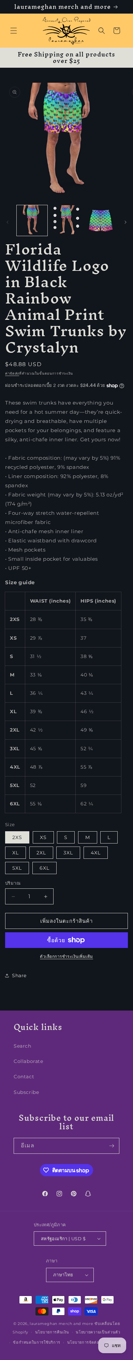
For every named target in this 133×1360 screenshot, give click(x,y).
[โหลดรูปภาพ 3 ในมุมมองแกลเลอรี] (100, 220)
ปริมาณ (12, 883)
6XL (44, 868)
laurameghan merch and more (61, 1323)
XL (15, 853)
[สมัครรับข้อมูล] (111, 1146)
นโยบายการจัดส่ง (83, 1342)
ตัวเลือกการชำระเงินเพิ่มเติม (66, 956)
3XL (68, 853)
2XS (17, 837)
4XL (96, 853)
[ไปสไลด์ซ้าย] (7, 222)
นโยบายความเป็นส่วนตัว (98, 1332)
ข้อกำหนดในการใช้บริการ (36, 1342)
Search (22, 1046)
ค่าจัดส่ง (12, 373)
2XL (41, 853)
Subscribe (26, 1092)
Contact (24, 1077)
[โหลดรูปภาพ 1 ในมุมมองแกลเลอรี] (32, 220)
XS (43, 837)
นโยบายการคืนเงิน (52, 1332)
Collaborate (28, 1061)
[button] (13, 30)
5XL (17, 868)
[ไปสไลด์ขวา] (125, 222)
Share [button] (19, 975)
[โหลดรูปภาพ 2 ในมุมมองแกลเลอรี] (66, 220)
